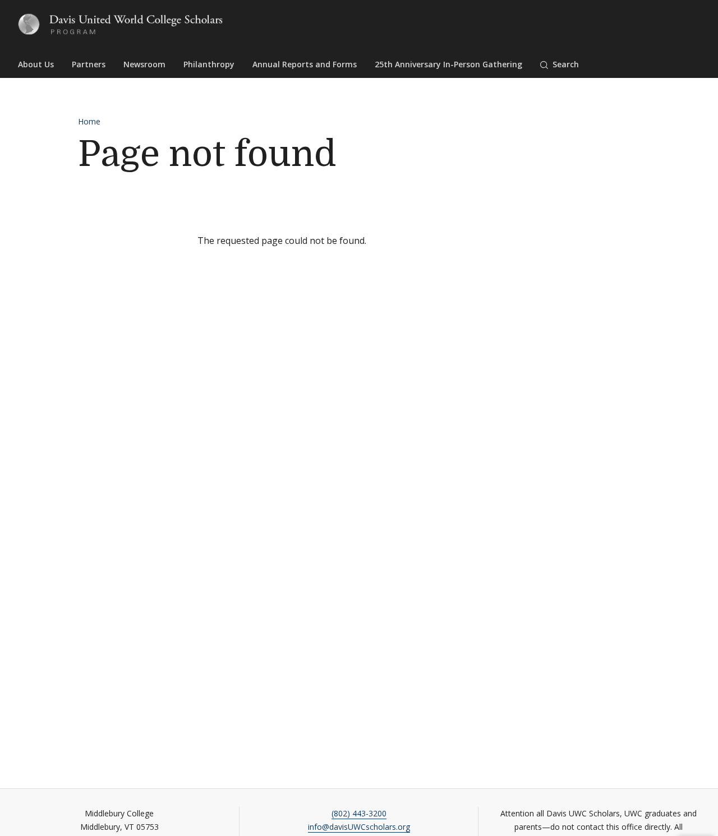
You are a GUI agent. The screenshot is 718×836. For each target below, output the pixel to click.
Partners (88, 64)
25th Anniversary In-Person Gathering (448, 64)
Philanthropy (208, 64)
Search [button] (566, 64)
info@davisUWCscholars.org (359, 826)
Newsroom (144, 64)
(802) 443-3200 (359, 813)
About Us (36, 64)
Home (89, 121)
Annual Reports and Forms (304, 64)
